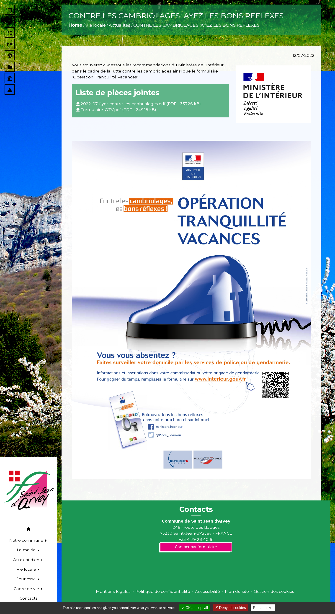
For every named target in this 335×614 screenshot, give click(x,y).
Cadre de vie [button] (27, 588)
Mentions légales (113, 591)
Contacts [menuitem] (29, 598)
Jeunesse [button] (27, 578)
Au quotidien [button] (27, 559)
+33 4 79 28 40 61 (196, 539)
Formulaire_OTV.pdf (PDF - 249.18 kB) (115, 109)
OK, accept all (196, 608)
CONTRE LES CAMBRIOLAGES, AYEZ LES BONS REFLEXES (196, 25)
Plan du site (237, 591)
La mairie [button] (27, 549)
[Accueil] (28, 490)
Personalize (262, 608)
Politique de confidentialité (163, 591)
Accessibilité (207, 591)
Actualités (119, 25)
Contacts (196, 509)
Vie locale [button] (27, 569)
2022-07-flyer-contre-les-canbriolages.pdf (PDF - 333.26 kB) (138, 103)
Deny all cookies (232, 608)
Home (75, 25)
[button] (28, 530)
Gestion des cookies (274, 591)
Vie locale (95, 25)
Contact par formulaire (196, 547)
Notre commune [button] (26, 540)
